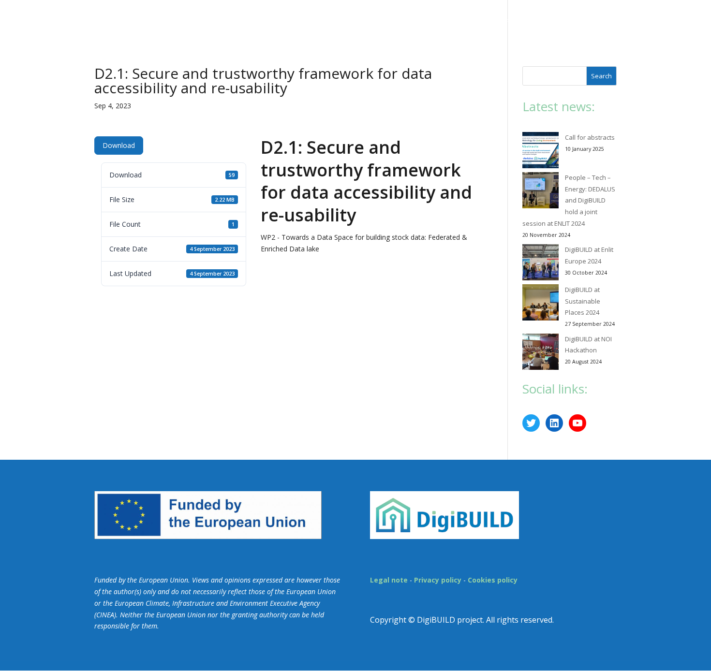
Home (312, 20)
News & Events (407, 20)
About (346, 20)
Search (601, 76)
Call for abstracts (590, 137)
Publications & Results (496, 20)
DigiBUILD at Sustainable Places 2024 (582, 301)
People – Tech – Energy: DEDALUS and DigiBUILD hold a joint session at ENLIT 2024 (568, 200)
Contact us (577, 20)
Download (119, 145)
